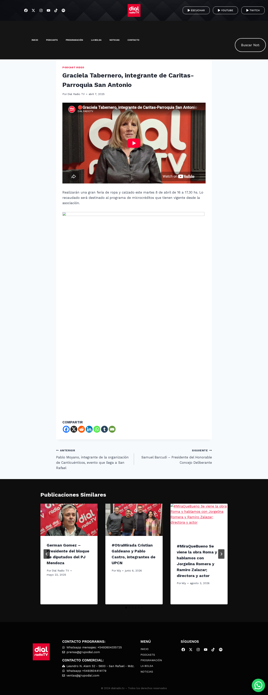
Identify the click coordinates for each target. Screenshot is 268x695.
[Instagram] (40, 10)
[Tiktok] (55, 10)
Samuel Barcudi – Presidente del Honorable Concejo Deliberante (176, 457)
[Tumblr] (104, 429)
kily (119, 570)
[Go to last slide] (47, 554)
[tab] (126, 608)
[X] (73, 429)
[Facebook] (26, 10)
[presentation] (69, 520)
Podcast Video (73, 67)
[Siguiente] (221, 554)
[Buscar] (259, 45)
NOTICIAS (114, 40)
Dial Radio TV (76, 94)
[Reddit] (81, 429)
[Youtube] (48, 10)
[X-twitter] (33, 10)
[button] (240, 28)
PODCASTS (52, 40)
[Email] (112, 429)
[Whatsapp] (96, 429)
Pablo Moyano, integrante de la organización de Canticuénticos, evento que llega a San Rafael (92, 459)
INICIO (35, 40)
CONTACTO (133, 40)
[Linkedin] (89, 429)
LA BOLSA (96, 40)
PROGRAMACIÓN (74, 40)
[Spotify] (63, 10)
